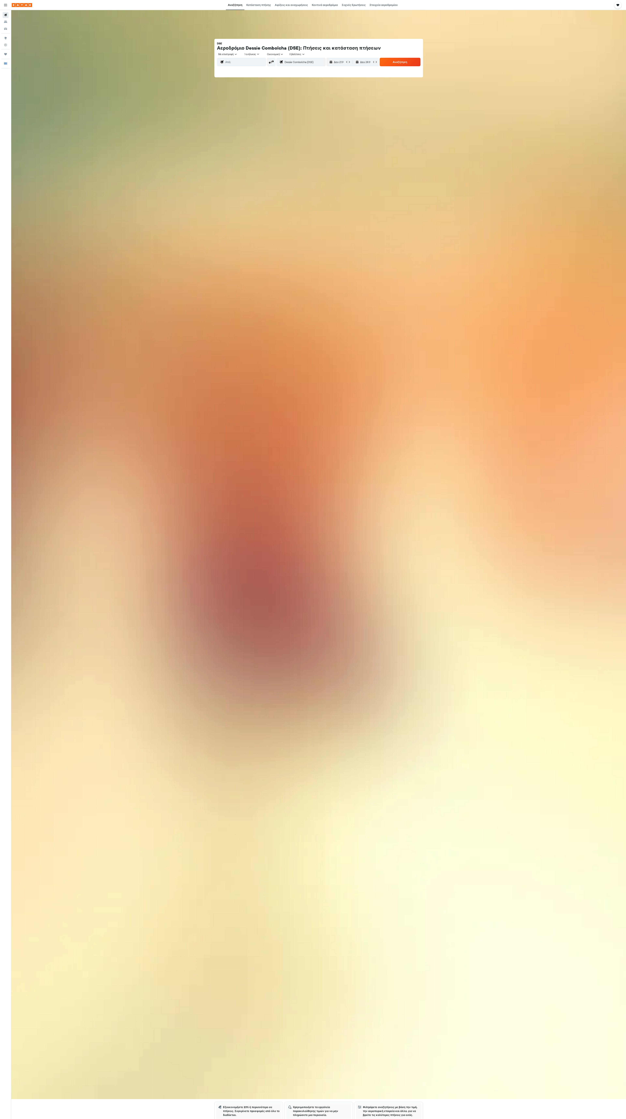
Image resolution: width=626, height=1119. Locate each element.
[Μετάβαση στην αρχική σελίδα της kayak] (22, 5)
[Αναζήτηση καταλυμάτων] (5, 22)
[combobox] (227, 54)
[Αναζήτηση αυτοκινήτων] (5, 28)
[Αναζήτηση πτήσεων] (5, 15)
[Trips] (5, 54)
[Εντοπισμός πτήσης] (5, 45)
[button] (5, 5)
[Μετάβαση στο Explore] (5, 38)
